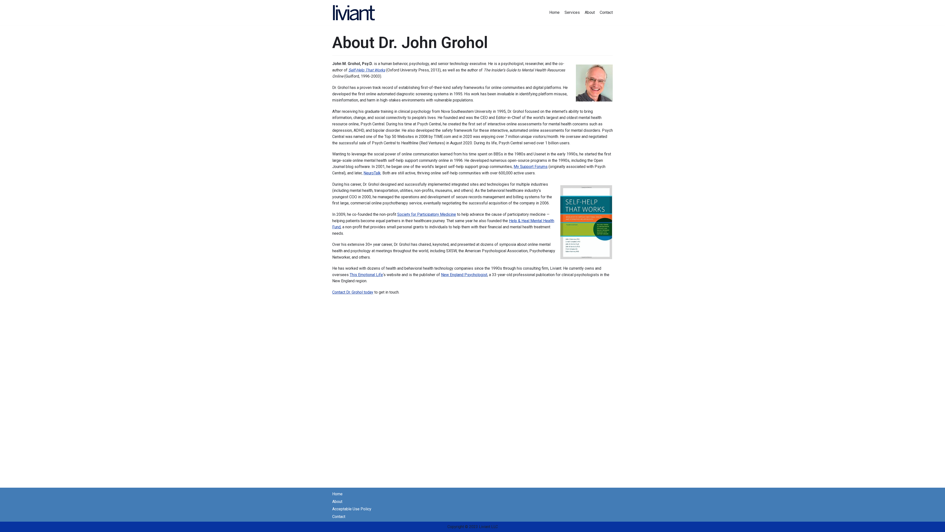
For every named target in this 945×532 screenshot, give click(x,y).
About (590, 12)
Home (554, 12)
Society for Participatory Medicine (426, 214)
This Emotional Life (366, 274)
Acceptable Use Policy (351, 509)
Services (572, 12)
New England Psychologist (464, 274)
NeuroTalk (372, 173)
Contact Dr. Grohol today (352, 292)
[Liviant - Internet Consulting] (354, 12)
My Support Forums (531, 166)
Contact (606, 12)
